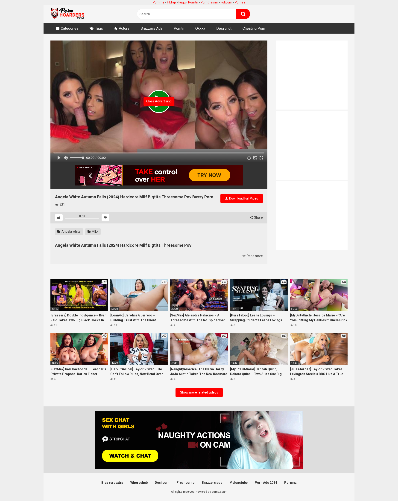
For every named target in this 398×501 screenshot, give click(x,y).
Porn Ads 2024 (266, 482)
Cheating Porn (254, 28)
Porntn (193, 2)
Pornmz (158, 2)
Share (258, 217)
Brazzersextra (112, 482)
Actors (124, 28)
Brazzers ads (212, 482)
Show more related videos (199, 392)
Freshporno (186, 482)
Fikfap (171, 2)
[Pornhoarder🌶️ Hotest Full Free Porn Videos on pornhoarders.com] (67, 14)
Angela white (71, 231)
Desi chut (223, 28)
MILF (94, 231)
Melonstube (238, 482)
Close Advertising (159, 101)
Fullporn (226, 2)
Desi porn (162, 482)
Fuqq (182, 2)
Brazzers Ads (151, 28)
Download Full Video (243, 198)
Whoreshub (139, 482)
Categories (70, 28)
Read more (254, 256)
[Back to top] (382, 487)
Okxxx (200, 28)
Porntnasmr (209, 2)
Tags (99, 28)
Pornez (240, 2)
